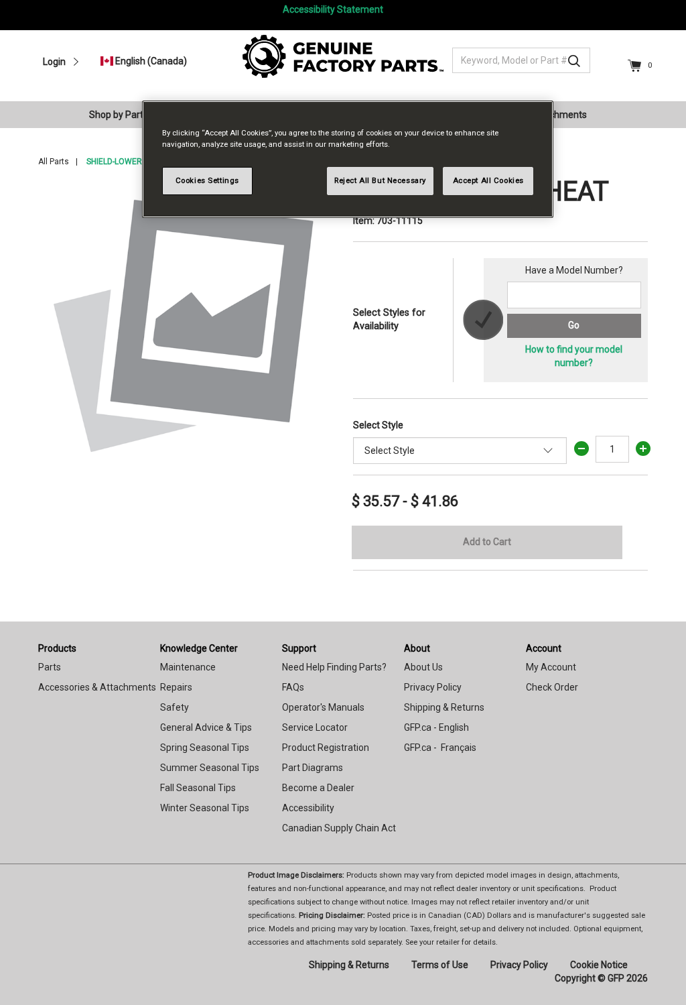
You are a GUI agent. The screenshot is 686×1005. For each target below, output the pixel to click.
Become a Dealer (318, 787)
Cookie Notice (599, 964)
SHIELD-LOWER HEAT (124, 161)
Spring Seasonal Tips (204, 747)
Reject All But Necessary (380, 180)
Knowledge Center (199, 648)
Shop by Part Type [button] (128, 114)
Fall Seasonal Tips (198, 787)
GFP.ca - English (436, 727)
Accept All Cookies (488, 180)
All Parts (53, 161)
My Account (551, 667)
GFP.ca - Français (440, 747)
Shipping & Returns (444, 707)
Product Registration (325, 747)
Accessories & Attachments (97, 687)
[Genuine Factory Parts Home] (343, 55)
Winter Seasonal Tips (204, 808)
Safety (174, 707)
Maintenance (188, 667)
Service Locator (315, 727)
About (417, 648)
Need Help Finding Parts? (334, 667)
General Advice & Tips (206, 727)
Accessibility (308, 808)
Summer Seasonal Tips (209, 767)
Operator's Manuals (323, 707)
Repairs (176, 687)
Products (57, 648)
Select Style (378, 425)
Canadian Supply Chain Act (339, 828)
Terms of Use (439, 964)
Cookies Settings (207, 180)
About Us (423, 667)
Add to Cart (487, 541)
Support (299, 648)
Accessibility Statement (333, 9)
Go (573, 325)
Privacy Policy (433, 687)
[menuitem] (133, 114)
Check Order (552, 687)
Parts (49, 667)
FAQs (293, 687)
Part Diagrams (312, 767)
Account (543, 648)
